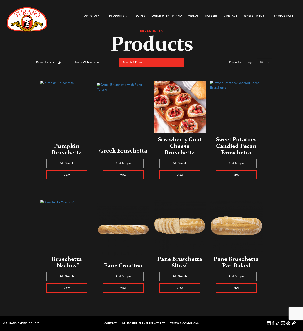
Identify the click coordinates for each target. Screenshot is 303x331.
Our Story (92, 16)
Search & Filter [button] (132, 62)
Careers (211, 16)
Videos (193, 16)
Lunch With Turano (167, 16)
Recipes (139, 16)
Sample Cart (284, 16)
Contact (230, 16)
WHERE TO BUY (254, 16)
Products (117, 16)
